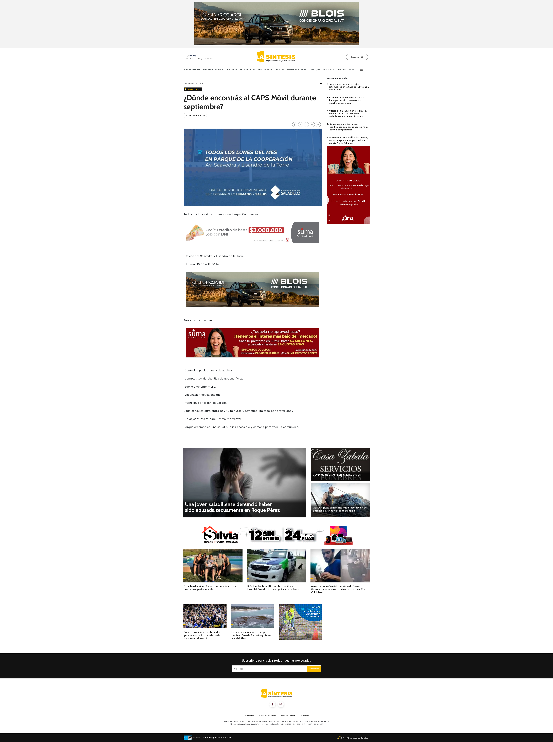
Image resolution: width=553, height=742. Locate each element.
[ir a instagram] (281, 704)
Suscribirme (314, 669)
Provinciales (248, 69)
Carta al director (267, 715)
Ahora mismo (192, 69)
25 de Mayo (329, 69)
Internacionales (212, 69)
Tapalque (314, 69)
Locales (280, 69)
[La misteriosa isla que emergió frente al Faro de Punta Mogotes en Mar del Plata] (252, 616)
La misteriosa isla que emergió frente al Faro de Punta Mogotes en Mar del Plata (251, 635)
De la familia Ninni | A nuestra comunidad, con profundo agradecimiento (210, 587)
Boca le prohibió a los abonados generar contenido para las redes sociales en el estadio (202, 635)
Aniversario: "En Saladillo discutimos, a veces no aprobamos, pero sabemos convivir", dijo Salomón (349, 140)
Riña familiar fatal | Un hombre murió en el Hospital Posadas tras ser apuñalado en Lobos (273, 587)
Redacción (249, 715)
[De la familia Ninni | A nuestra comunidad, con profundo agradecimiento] (213, 565)
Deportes (231, 69)
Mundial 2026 (346, 69)
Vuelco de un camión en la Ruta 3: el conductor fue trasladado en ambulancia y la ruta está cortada (348, 113)
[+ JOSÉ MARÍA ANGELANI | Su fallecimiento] (340, 464)
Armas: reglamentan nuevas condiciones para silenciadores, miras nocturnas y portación (349, 127)
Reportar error (288, 715)
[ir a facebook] (272, 704)
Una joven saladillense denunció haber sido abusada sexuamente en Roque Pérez (232, 507)
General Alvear (296, 69)
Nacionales (265, 69)
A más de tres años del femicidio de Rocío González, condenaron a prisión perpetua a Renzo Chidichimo (339, 589)
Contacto (304, 715)
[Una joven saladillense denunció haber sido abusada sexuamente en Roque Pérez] (244, 482)
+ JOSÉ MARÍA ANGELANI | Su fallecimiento (337, 475)
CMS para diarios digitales (356, 738)
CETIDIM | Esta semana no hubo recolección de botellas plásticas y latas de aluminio (340, 509)
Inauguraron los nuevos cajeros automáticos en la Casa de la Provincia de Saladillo (349, 87)
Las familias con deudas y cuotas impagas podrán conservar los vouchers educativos (346, 100)
